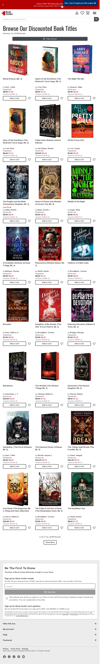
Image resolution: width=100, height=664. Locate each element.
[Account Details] (77, 13)
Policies (6, 649)
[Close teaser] (62, 7)
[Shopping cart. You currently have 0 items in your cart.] (88, 13)
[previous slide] (3, 5)
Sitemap (25, 649)
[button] (80, 3)
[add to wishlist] (29, 98)
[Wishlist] (82, 13)
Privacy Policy (65, 614)
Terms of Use (15, 649)
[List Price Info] (16, 94)
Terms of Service (74, 614)
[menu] (94, 13)
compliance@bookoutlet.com (22, 615)
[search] (96, 19)
